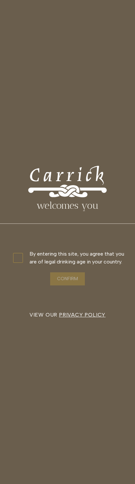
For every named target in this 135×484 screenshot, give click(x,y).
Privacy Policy (82, 315)
